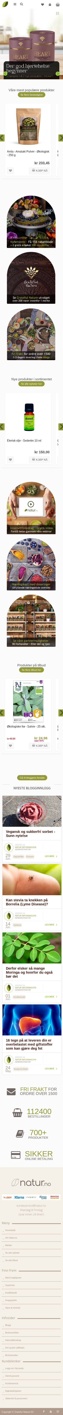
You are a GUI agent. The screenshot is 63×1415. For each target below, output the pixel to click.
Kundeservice (11, 1383)
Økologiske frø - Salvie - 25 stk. (26, 726)
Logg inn (50, 4)
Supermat (10, 1285)
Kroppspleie (11, 1300)
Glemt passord (12, 1376)
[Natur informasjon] (8, 844)
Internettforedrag (13, 1340)
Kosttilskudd (11, 1293)
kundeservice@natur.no (31, 1206)
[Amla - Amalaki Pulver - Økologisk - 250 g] (28, 126)
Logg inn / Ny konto (14, 1368)
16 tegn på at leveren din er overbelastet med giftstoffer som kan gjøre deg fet (29, 1044)
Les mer (49, 856)
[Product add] (57, 4)
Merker (8, 1245)
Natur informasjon (25, 847)
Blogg (8, 1325)
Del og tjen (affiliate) (14, 1348)
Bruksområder (12, 1332)
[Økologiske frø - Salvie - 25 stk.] (28, 701)
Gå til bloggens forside (32, 777)
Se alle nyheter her (31, 383)
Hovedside (10, 1230)
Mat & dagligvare (13, 1278)
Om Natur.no (11, 1238)
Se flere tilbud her (31, 669)
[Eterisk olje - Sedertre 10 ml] (28, 415)
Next (57, 73)
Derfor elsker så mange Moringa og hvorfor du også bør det (29, 972)
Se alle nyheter (12, 1253)
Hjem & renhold (12, 1308)
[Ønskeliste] (42, 4)
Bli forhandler (11, 1355)
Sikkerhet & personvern (16, 1398)
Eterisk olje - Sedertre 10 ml (24, 440)
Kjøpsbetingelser (13, 1391)
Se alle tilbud (11, 1260)
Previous (5, 73)
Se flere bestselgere (31, 94)
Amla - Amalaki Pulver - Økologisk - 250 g (28, 153)
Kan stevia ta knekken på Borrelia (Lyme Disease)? (27, 902)
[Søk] (21, 4)
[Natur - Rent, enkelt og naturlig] (5, 2)
